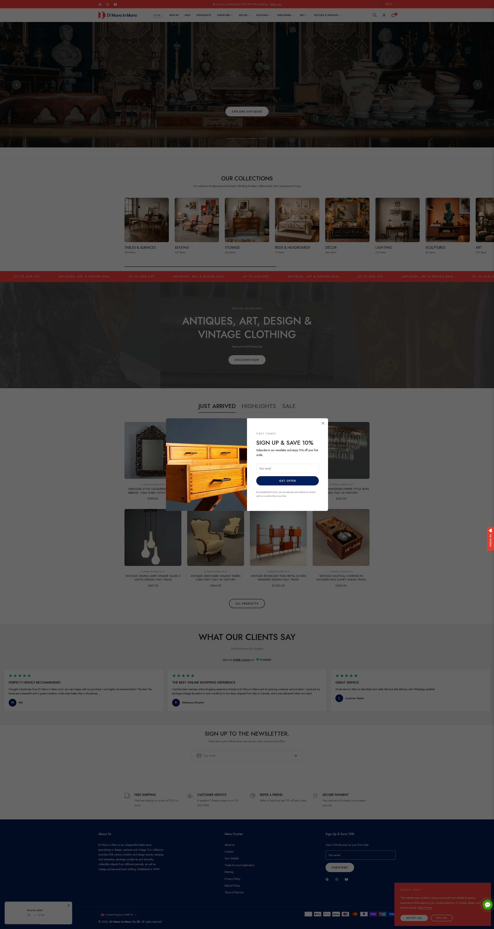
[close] (323, 423)
